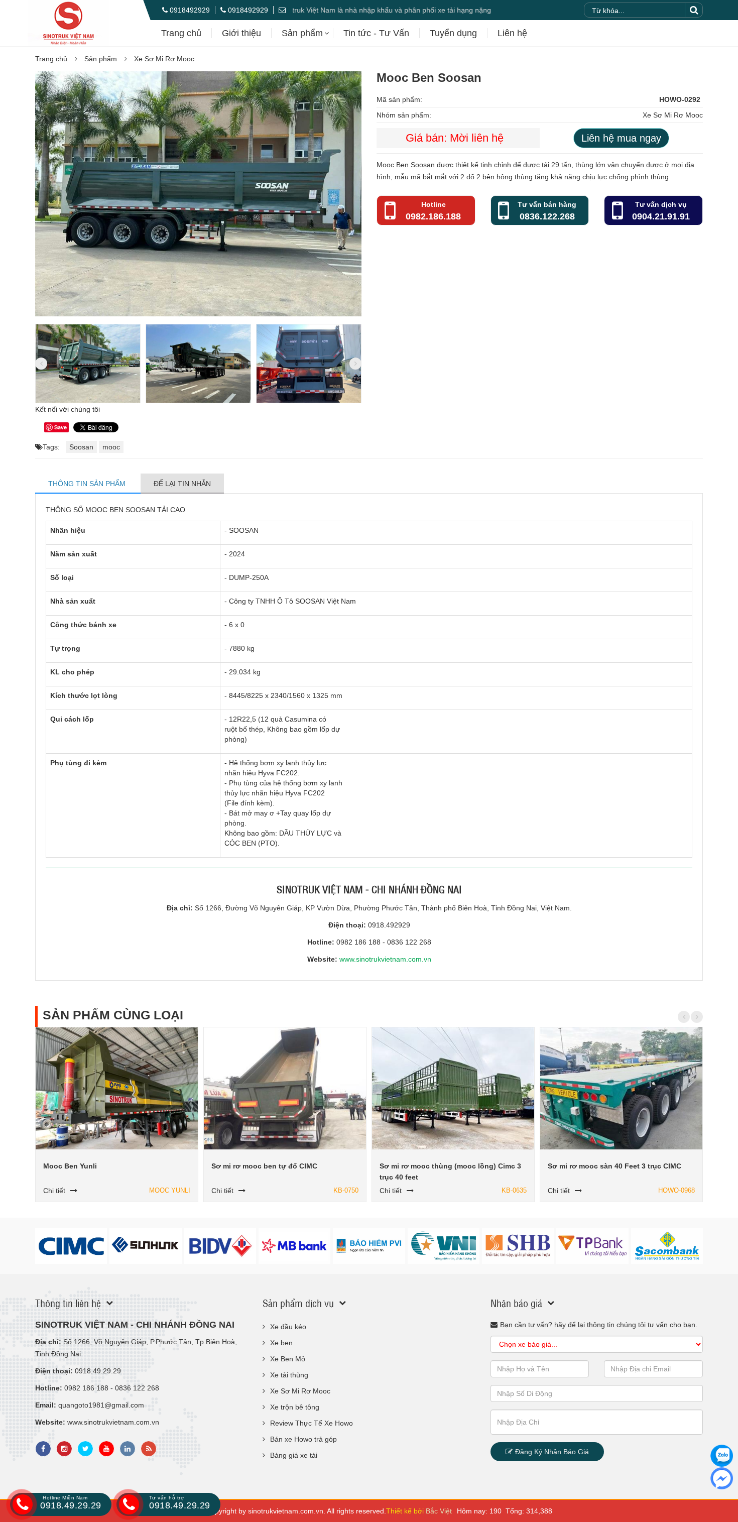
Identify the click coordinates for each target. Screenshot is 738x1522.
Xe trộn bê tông (294, 1407)
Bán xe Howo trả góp (303, 1439)
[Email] (285, 10)
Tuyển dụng (453, 33)
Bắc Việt (439, 1511)
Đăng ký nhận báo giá (552, 1452)
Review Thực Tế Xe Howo (311, 1423)
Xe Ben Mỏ (287, 1359)
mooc (111, 447)
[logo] (68, 23)
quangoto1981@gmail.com (101, 1405)
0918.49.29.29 (70, 1502)
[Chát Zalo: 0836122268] (721, 1456)
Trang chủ (181, 33)
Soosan (81, 447)
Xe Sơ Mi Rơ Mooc (164, 59)
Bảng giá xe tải (293, 1455)
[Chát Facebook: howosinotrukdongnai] (721, 1478)
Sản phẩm (302, 33)
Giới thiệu (241, 33)
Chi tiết (54, 1191)
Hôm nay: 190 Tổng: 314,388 (504, 1511)
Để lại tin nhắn (182, 484)
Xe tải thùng (289, 1375)
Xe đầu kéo (288, 1327)
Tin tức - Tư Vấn (376, 33)
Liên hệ (512, 33)
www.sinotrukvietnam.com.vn (385, 959)
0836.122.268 (547, 216)
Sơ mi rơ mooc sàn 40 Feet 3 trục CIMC (614, 1166)
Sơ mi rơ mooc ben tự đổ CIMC (264, 1166)
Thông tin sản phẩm (88, 484)
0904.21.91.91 (661, 216)
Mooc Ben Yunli (70, 1166)
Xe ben (281, 1343)
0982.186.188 (433, 216)
